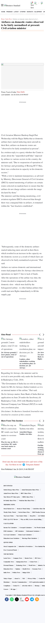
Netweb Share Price (24, 512)
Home (3, 11)
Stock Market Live (9, 508)
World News (32, 565)
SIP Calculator (19, 531)
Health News (26, 569)
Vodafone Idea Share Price (26, 500)
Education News (8, 569)
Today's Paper (8, 578)
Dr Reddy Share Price (10, 500)
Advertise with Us (27, 586)
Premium (9, 11)
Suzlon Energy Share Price (11, 490)
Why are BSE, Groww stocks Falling (31, 519)
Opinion (17, 569)
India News (9, 19)
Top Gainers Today (21, 516)
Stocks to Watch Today (23, 508)
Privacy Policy (32, 578)
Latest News (7, 558)
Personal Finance (9, 565)
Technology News (21, 565)
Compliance (7, 586)
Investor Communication (19, 582)
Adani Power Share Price (11, 493)
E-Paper (23, 11)
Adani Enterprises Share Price (30, 490)
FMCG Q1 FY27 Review (11, 519)
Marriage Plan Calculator (29, 538)
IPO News (38, 558)
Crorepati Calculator (25, 527)
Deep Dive (33, 516)
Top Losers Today (9, 516)
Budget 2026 (26, 572)
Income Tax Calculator (10, 527)
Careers (6, 589)
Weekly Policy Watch (10, 512)
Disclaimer (7, 582)
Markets (30, 11)
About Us (17, 578)
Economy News (36, 569)
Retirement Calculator (32, 531)
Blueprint (38, 11)
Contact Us (16, 586)
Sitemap (37, 586)
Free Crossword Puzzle (10, 550)
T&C (23, 578)
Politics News (16, 572)
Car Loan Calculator (10, 535)
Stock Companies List (10, 546)
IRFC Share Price (26, 493)
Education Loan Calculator (11, 538)
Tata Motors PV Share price (12, 497)
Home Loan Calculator (25, 535)
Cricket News (33, 562)
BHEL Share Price (27, 497)
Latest (16, 11)
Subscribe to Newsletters (26, 546)
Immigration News (21, 562)
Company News (17, 558)
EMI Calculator (8, 531)
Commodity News (9, 562)
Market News (28, 558)
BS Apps (13, 589)
